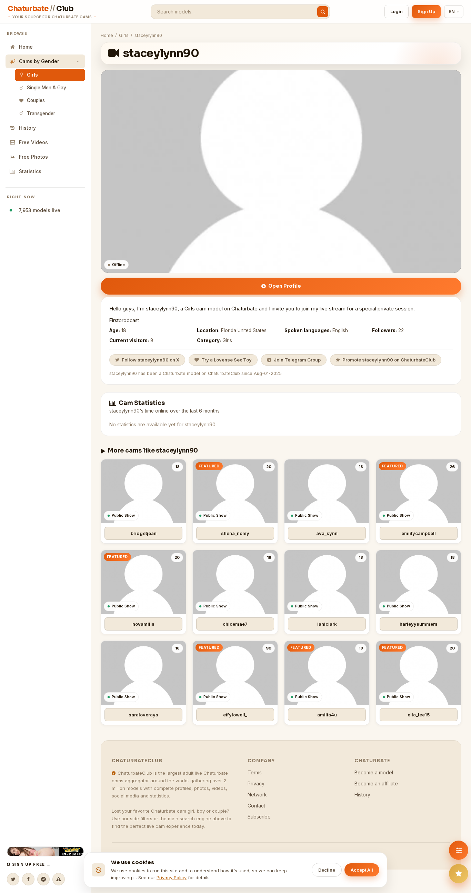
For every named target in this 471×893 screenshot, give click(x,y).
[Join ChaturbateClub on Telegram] (43, 879)
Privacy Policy (172, 877)
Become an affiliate (376, 783)
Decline (326, 870)
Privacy (256, 783)
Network (257, 794)
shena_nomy (235, 533)
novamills (143, 624)
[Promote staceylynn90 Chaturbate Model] (458, 873)
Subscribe (259, 817)
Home (26, 47)
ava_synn (327, 533)
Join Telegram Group (297, 360)
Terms (255, 772)
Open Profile (284, 286)
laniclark (327, 624)
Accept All (362, 870)
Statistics (30, 171)
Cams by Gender (39, 61)
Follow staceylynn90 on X (150, 360)
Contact (256, 805)
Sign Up (426, 11)
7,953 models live (38, 210)
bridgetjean (144, 533)
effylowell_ (235, 714)
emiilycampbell (418, 533)
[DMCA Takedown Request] (58, 879)
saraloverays (143, 714)
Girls (32, 75)
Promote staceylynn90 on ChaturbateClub (388, 360)
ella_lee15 (419, 714)
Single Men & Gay (46, 87)
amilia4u (327, 714)
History (27, 128)
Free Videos (33, 142)
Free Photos (33, 157)
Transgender (41, 113)
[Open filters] (458, 850)
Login (396, 11)
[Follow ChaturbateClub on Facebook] (28, 879)
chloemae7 (235, 624)
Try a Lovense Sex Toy (226, 360)
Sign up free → (30, 864)
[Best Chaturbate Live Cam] (45, 851)
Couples (36, 100)
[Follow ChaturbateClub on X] (13, 879)
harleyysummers (419, 624)
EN (452, 11)
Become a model (373, 772)
